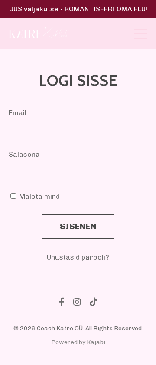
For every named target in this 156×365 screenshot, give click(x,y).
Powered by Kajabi (78, 342)
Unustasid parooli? (78, 257)
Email (17, 113)
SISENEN (78, 226)
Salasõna (24, 154)
